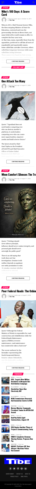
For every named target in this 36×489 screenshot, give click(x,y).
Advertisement (10, 474)
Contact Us (19, 474)
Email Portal (24, 476)
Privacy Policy (14, 476)
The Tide (11, 20)
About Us (27, 474)
